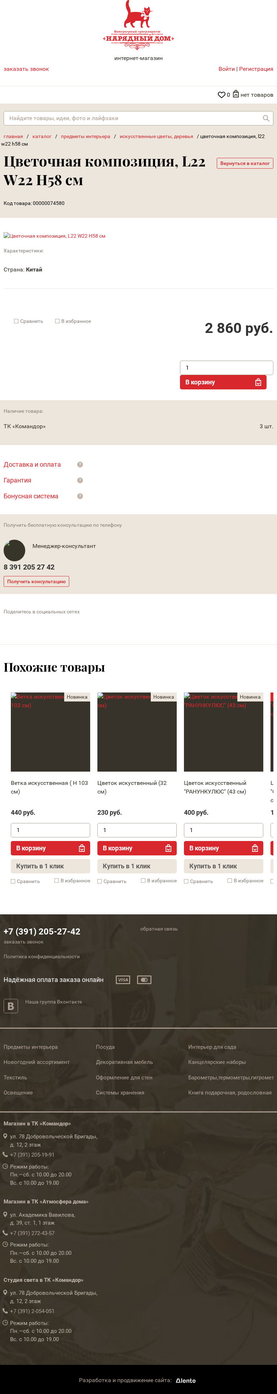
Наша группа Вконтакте (53, 1002)
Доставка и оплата (32, 464)
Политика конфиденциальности (42, 956)
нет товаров (257, 94)
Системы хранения (120, 1092)
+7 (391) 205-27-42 (42, 932)
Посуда (105, 1047)
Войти (227, 68)
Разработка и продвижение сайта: (126, 1380)
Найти (266, 118)
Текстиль (15, 1077)
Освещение (18, 1092)
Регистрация (256, 68)
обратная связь (159, 929)
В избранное (76, 321)
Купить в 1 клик (40, 866)
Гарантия (17, 480)
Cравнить (31, 321)
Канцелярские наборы (217, 1062)
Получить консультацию (36, 581)
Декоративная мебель (124, 1062)
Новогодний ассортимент (37, 1062)
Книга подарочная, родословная (230, 1092)
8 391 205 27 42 (29, 567)
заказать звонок (26, 68)
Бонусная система (31, 496)
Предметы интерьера (31, 1047)
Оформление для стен (124, 1077)
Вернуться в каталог (245, 163)
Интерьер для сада (212, 1047)
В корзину (200, 382)
